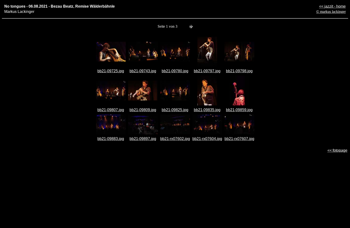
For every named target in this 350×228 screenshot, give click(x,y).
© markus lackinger (331, 12)
